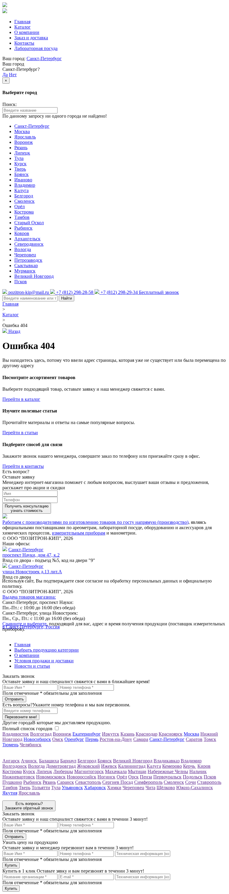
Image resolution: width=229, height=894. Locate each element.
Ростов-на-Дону (116, 739)
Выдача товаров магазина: (29, 596)
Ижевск (109, 766)
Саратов (194, 739)
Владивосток (15, 733)
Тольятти (41, 787)
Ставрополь (209, 782)
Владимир (24, 185)
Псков (20, 281)
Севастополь (88, 782)
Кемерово (172, 766)
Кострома (24, 211)
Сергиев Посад (117, 782)
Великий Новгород (34, 276)
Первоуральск (167, 776)
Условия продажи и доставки (44, 660)
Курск (20, 163)
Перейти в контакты (23, 466)
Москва (22, 131)
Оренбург (74, 739)
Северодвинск (29, 244)
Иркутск (110, 733)
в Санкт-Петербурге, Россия (31, 626)
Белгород (23, 195)
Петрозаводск (28, 260)
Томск (210, 739)
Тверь (20, 169)
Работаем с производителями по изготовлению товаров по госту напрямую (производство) (95, 522)
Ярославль (25, 136)
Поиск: (9, 104)
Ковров (21, 233)
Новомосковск (51, 776)
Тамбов (22, 217)
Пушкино (12, 782)
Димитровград (61, 766)
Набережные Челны (168, 771)
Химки (114, 787)
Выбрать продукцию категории (46, 649)
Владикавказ (167, 760)
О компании (26, 32)
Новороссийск (81, 776)
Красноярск (170, 733)
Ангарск (11, 760)
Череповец (25, 254)
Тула (19, 158)
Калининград (132, 766)
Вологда (22, 249)
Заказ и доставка (31, 37)
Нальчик (198, 771)
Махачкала (116, 771)
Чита (150, 787)
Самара (140, 739)
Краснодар (146, 733)
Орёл (19, 206)
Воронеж (23, 142)
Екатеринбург (86, 733)
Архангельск (27, 238)
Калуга (21, 190)
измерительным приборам (78, 532)
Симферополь (148, 782)
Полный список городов (27, 728)
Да (5, 74)
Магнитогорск (89, 771)
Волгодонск (14, 766)
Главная (22, 21)
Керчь (189, 766)
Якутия (9, 792)
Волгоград (41, 733)
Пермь (91, 739)
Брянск (21, 174)
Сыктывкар (26, 265)
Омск (57, 739)
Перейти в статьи (20, 432)
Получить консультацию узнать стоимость (27, 508)
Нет (13, 74)
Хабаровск (95, 787)
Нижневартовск (18, 776)
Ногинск (106, 776)
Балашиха (49, 760)
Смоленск (24, 201)
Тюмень (10, 744)
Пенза (146, 776)
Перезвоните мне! (21, 717)
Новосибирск (37, 739)
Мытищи (137, 771)
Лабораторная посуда (36, 48)
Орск (133, 776)
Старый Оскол (29, 222)
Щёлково (166, 787)
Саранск (65, 782)
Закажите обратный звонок (29, 805)
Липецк (22, 152)
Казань (127, 733)
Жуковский (88, 766)
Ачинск (29, 760)
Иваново (23, 179)
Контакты (24, 43)
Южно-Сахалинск (194, 787)
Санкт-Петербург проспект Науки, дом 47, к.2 (31, 552)
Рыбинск (23, 227)
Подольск (192, 776)
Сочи (190, 782)
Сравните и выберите (24, 623)
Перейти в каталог (21, 399)
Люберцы (63, 771)
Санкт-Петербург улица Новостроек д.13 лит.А (32, 569)
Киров (204, 766)
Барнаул (68, 760)
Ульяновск (72, 787)
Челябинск (30, 744)
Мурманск (24, 270)
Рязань (20, 147)
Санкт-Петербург (44, 58)
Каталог (22, 26)
